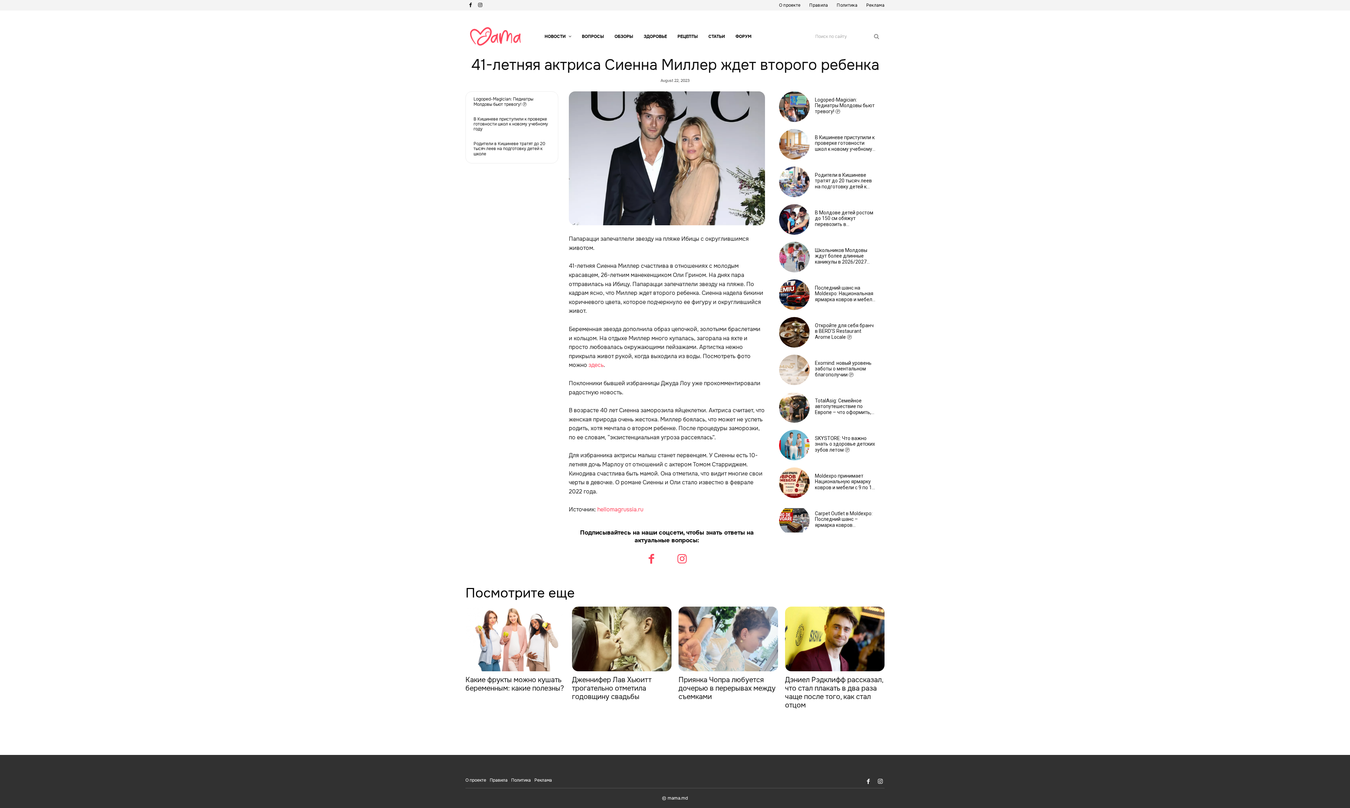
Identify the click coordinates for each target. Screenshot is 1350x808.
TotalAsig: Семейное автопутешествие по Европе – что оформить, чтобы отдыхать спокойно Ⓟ (845, 406)
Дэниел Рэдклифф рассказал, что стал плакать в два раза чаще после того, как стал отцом (834, 693)
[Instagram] (480, 5)
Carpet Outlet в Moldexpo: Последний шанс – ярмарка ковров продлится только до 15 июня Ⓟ (844, 519)
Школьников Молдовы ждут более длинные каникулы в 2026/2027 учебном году (841, 256)
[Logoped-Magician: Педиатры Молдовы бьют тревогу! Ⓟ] (794, 106)
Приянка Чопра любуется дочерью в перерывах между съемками (727, 688)
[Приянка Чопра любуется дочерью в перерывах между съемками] (728, 639)
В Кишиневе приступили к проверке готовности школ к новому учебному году (511, 124)
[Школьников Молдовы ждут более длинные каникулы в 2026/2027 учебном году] (794, 257)
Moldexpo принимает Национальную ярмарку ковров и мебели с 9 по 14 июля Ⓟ (845, 482)
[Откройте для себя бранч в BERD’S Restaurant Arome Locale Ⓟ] (794, 332)
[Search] (877, 36)
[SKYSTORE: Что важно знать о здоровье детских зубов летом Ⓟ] (794, 445)
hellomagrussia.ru (620, 509)
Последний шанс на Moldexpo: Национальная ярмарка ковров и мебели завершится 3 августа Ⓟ (845, 294)
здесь (596, 365)
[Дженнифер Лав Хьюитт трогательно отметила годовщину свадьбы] (621, 639)
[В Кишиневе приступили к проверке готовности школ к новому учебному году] (794, 144)
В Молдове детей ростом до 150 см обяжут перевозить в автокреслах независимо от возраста (844, 218)
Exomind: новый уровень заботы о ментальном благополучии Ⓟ (843, 369)
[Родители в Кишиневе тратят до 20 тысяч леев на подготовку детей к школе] (794, 182)
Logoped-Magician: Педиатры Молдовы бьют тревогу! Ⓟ (503, 101)
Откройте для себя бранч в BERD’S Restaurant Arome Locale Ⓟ (844, 331)
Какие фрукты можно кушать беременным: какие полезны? (514, 684)
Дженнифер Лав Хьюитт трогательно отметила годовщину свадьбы (611, 688)
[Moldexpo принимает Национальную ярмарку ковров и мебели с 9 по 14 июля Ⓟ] (794, 482)
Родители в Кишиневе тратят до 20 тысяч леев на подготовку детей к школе (509, 149)
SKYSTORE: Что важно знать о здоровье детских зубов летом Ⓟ (845, 444)
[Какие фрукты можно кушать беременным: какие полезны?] (515, 639)
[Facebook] (470, 5)
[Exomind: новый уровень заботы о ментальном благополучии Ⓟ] (794, 370)
